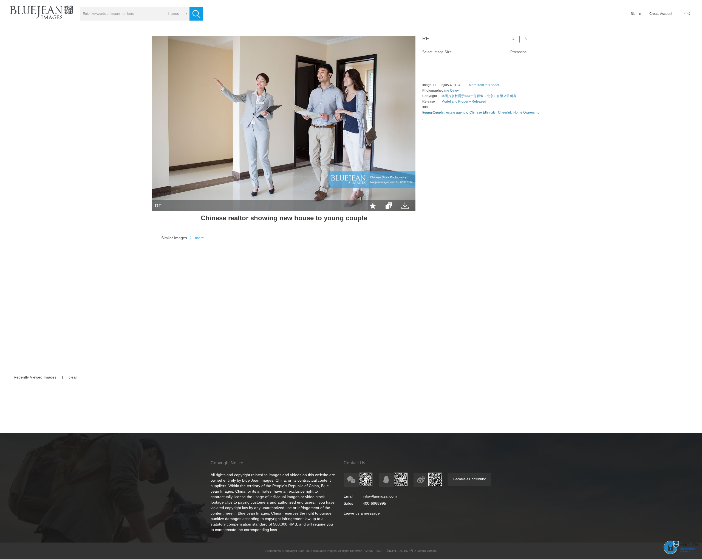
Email (348, 496)
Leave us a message (362, 513)
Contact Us (354, 463)
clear (73, 377)
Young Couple (433, 112)
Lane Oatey (450, 90)
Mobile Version (427, 550)
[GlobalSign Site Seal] (681, 553)
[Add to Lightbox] (372, 205)
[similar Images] (389, 205)
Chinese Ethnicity (482, 112)
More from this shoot (484, 85)
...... (430, 118)
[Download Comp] (405, 205)
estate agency (456, 112)
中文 (687, 14)
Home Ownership (526, 112)
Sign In (636, 14)
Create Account (660, 14)
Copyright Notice (227, 463)
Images (173, 14)
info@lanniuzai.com (380, 496)
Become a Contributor (469, 479)
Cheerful (504, 112)
